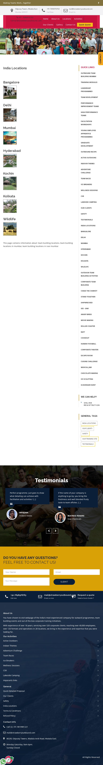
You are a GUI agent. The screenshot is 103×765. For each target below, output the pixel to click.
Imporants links (10, 680)
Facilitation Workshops (86, 123)
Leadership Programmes (87, 90)
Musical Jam (86, 367)
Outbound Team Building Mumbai (88, 75)
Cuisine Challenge (89, 361)
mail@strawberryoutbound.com (81, 9)
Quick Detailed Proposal (14, 691)
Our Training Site (89, 439)
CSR (82, 196)
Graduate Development (87, 144)
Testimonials (87, 220)
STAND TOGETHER (88, 297)
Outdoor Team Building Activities (89, 274)
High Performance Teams (89, 114)
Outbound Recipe (89, 152)
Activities (78, 19)
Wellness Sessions (89, 190)
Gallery (59, 24)
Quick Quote (85, 24)
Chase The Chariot (89, 291)
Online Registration (92, 404)
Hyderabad (86, 249)
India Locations (88, 225)
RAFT (83, 332)
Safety (84, 214)
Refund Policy (9, 715)
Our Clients (48, 24)
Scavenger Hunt (88, 385)
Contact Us (70, 24)
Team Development (89, 97)
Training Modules (89, 82)
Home (45, 19)
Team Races (86, 178)
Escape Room (87, 355)
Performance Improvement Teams (90, 104)
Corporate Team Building (88, 283)
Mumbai (84, 243)
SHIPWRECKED (87, 302)
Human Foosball (88, 344)
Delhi (83, 237)
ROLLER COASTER (88, 326)
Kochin (84, 255)
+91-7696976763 (53, 9)
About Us (55, 19)
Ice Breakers (86, 184)
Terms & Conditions (12, 711)
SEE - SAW (85, 308)
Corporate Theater (89, 350)
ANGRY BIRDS (86, 314)
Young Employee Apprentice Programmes (88, 133)
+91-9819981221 (20, 727)
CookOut (85, 338)
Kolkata (84, 261)
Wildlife (85, 267)
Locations (67, 19)
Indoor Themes (88, 163)
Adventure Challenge (86, 171)
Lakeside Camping (89, 202)
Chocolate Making (89, 373)
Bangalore (86, 231)
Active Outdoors (88, 158)
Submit (64, 582)
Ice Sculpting (87, 379)
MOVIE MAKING (87, 320)
